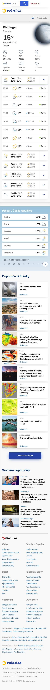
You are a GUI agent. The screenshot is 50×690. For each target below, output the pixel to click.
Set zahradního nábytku (18, 640)
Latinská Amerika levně (10, 618)
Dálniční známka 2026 (34, 608)
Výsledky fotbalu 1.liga (10, 580)
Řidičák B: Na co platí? (34, 615)
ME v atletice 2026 (8, 587)
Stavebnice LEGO (37, 646)
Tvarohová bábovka (33, 587)
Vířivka (40, 640)
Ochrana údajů (8, 672)
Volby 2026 (6, 549)
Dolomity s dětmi (8, 621)
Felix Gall (29, 562)
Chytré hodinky (7, 652)
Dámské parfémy (8, 649)
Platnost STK (31, 621)
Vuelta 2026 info (32, 549)
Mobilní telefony (23, 646)
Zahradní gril (32, 640)
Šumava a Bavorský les (10, 611)
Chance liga (6, 577)
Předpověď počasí (28, 628)
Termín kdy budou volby (10, 559)
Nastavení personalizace (27, 676)
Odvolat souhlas (8, 676)
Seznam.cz (35, 4)
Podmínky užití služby (30, 668)
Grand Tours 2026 (32, 566)
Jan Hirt (29, 556)
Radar (40, 672)
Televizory (37, 649)
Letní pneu (19, 649)
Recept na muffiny (32, 580)
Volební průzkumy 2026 (10, 552)
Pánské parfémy (19, 652)
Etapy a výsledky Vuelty (34, 552)
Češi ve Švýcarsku (8, 615)
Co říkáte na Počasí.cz (11, 668)
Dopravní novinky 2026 (34, 611)
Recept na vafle (31, 590)
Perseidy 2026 (41, 628)
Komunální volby (8, 566)
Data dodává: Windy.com (26, 672)
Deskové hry (28, 649)
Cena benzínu (7, 632)
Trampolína (35, 637)
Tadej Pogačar (31, 559)
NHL (3, 594)
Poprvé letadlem (8, 608)
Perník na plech (31, 594)
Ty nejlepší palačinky (33, 577)
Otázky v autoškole (33, 618)
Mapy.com (17, 628)
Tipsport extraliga (8, 584)
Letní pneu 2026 (32, 605)
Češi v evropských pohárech (23, 632)
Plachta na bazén (24, 637)
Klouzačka (5, 640)
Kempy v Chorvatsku (9, 605)
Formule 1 (5, 590)
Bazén (14, 637)
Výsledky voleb (7, 556)
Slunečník (43, 637)
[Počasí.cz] (11, 11)
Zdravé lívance (31, 584)
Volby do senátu (7, 562)
